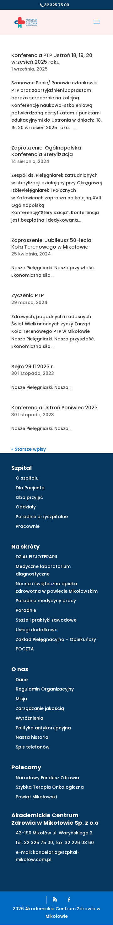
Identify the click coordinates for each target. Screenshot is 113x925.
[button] (97, 26)
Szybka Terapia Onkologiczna (50, 787)
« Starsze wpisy (28, 449)
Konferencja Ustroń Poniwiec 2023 (54, 407)
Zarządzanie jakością (40, 708)
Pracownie (28, 526)
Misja (21, 699)
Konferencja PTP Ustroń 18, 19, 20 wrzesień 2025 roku (51, 59)
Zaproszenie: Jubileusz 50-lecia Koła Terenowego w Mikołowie (51, 243)
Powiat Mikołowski (36, 797)
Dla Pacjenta (30, 488)
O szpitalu (27, 478)
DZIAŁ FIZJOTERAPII (36, 557)
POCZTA (25, 649)
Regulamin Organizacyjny (45, 689)
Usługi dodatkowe (36, 630)
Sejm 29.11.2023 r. (32, 366)
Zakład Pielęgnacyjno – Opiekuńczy (56, 639)
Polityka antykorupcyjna (43, 728)
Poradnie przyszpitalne (42, 516)
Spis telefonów (33, 747)
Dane (22, 679)
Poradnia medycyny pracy (46, 600)
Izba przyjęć (29, 497)
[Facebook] (69, 899)
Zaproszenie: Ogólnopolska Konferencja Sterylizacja (46, 151)
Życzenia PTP (27, 295)
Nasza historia (32, 737)
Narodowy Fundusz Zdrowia (47, 778)
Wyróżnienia (29, 718)
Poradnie (26, 610)
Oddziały (26, 507)
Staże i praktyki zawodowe (46, 620)
